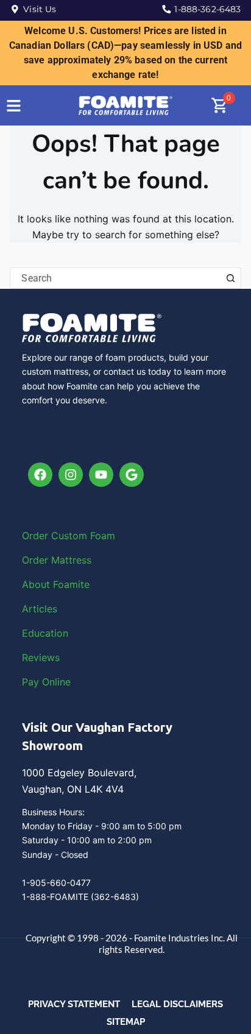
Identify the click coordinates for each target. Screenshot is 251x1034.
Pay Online (46, 682)
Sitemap (126, 1021)
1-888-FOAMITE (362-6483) (80, 896)
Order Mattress (56, 560)
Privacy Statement (74, 1004)
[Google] (131, 474)
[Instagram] (70, 474)
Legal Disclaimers (177, 1004)
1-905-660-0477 (56, 882)
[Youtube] (101, 474)
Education (45, 633)
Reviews (41, 657)
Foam (102, 535)
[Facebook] (40, 474)
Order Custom (56, 535)
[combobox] (115, 278)
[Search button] (231, 278)
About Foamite (56, 584)
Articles (39, 609)
